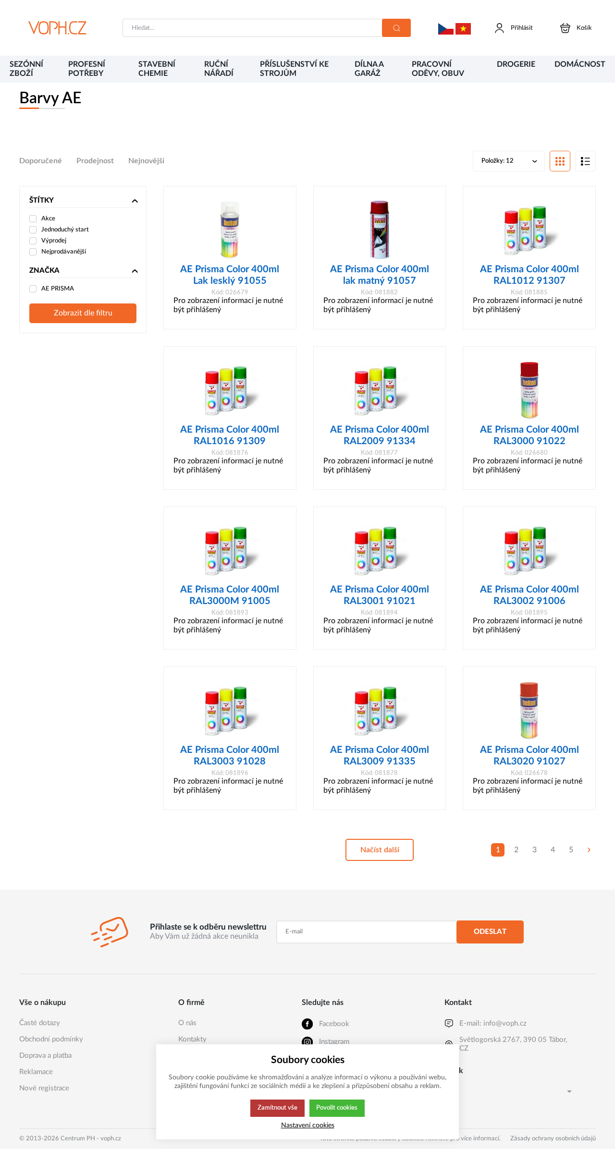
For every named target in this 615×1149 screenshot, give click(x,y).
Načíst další (379, 850)
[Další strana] (589, 850)
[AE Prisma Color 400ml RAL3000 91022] (529, 390)
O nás (187, 1023)
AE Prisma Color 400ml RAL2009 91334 (379, 435)
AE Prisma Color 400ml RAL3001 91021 (379, 595)
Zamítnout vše (277, 1107)
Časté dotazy (39, 1023)
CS (448, 1091)
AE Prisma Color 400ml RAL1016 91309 (229, 435)
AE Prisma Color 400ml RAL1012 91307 (529, 275)
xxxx (446, 22)
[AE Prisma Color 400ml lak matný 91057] (379, 230)
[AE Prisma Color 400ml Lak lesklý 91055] (229, 230)
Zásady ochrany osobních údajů (553, 1139)
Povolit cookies (336, 1107)
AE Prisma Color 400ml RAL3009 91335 (379, 755)
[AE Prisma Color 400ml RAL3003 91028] (229, 710)
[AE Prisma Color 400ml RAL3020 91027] (529, 710)
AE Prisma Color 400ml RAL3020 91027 (529, 755)
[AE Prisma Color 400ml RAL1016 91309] (229, 390)
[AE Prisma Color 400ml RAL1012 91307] (529, 230)
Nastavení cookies (307, 1125)
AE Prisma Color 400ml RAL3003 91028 (229, 755)
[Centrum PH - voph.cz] (57, 27)
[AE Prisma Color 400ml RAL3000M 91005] (229, 550)
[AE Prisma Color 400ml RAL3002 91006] (529, 550)
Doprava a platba (45, 1055)
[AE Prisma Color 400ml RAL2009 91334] (379, 390)
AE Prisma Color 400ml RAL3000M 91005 (229, 595)
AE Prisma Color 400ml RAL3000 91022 (529, 435)
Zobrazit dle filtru (83, 313)
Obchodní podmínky (51, 1039)
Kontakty (192, 1039)
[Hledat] (396, 28)
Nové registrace (44, 1088)
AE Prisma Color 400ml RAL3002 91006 (529, 595)
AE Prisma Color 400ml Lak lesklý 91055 (229, 275)
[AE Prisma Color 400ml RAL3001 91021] (379, 550)
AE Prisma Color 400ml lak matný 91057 (379, 275)
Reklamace (36, 1072)
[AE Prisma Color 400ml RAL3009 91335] (379, 710)
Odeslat (490, 931)
